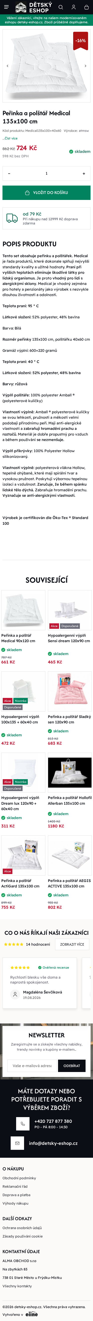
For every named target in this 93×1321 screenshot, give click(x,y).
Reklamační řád (15, 1186)
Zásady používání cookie (22, 1236)
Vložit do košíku (50, 192)
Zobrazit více (72, 944)
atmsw (84, 130)
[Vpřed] (86, 66)
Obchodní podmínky (19, 1178)
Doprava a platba (16, 1195)
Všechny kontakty (17, 1286)
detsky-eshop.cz (27, 1307)
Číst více (11, 138)
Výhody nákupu (15, 1203)
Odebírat (71, 1065)
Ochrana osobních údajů (22, 1228)
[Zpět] (7, 66)
